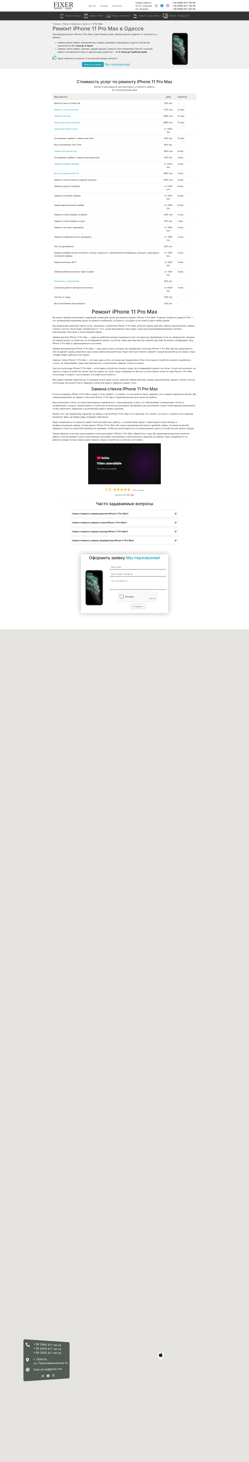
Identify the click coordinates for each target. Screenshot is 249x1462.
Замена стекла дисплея (66, 109)
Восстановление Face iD (66, 173)
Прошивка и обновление (66, 281)
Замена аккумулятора (65, 151)
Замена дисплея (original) (67, 122)
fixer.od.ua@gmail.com (48, 1369)
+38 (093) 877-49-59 (183, 6)
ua (94, 6)
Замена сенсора (62, 116)
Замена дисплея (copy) (66, 129)
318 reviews (138, 490)
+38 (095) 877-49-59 (183, 9)
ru (90, 6)
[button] (161, 1356)
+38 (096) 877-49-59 (183, 2)
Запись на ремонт (93, 64)
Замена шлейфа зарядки (66, 164)
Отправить (137, 606)
